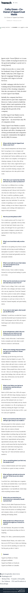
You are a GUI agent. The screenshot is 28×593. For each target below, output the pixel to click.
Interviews (16, 574)
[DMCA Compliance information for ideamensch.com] (21, 591)
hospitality (8, 574)
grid (3, 574)
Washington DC (7, 576)
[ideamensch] (6, 3)
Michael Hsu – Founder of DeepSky (13, 579)
